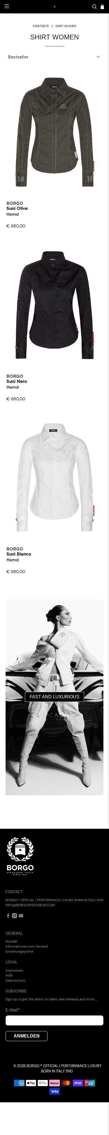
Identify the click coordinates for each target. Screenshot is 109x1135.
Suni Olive (17, 208)
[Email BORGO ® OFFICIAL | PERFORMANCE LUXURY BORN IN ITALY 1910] (20, 917)
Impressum (14, 970)
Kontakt (12, 941)
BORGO (14, 203)
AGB (9, 975)
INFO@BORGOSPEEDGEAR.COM (30, 905)
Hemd (12, 214)
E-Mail (13, 1010)
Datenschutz (15, 980)
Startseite (41, 26)
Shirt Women (65, 26)
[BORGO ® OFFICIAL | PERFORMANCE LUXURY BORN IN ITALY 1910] (54, 7)
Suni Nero (16, 381)
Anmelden (27, 1036)
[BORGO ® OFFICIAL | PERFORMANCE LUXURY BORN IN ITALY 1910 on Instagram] (14, 917)
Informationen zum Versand (27, 946)
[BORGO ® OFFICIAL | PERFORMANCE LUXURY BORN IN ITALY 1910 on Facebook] (8, 917)
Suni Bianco (18, 554)
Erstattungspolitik (20, 951)
